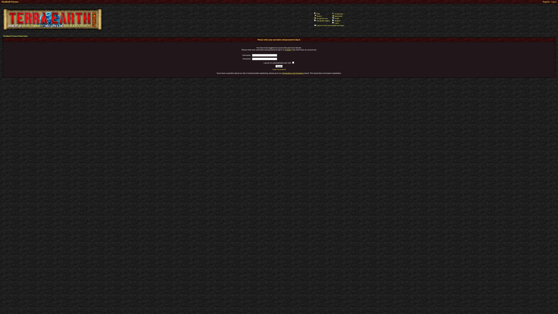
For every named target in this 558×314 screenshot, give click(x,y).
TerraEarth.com (322, 18)
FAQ (318, 14)
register (288, 50)
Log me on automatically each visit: (277, 63)
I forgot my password (279, 69)
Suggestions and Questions (293, 73)
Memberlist (338, 16)
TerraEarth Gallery (323, 21)
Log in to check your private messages (330, 25)
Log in (554, 2)
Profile (337, 18)
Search (319, 16)
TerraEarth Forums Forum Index (15, 36)
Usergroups (339, 14)
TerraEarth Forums (9, 2)
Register (546, 2)
